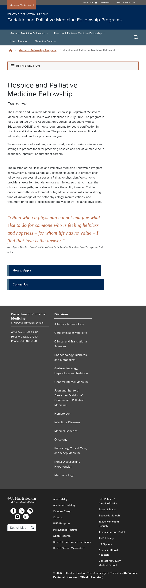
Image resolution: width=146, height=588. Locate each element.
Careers (58, 517)
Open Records (62, 535)
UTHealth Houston (124, 3)
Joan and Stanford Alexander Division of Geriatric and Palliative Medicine (69, 398)
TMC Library (106, 538)
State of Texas (107, 509)
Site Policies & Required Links (108, 501)
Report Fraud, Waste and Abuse (72, 542)
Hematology (62, 414)
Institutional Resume (65, 529)
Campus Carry (62, 511)
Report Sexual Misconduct (69, 548)
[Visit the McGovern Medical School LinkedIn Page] (26, 516)
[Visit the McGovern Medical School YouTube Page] (17, 516)
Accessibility (60, 499)
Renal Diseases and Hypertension (67, 464)
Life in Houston (19, 41)
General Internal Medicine (71, 382)
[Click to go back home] (10, 50)
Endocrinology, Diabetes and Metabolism (70, 357)
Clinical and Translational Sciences (70, 344)
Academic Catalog (64, 505)
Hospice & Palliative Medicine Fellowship (78, 33)
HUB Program (61, 523)
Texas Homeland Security (109, 523)
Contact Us (20, 284)
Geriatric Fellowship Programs (37, 50)
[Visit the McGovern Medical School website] (21, 5)
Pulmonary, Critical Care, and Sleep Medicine (70, 450)
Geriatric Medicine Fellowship (28, 33)
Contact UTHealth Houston (109, 552)
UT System (105, 544)
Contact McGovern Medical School (110, 562)
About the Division (45, 41)
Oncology (60, 439)
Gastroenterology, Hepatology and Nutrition (71, 371)
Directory (89, 3)
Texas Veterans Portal (112, 531)
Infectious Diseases (67, 422)
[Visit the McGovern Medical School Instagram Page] (30, 511)
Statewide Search (109, 515)
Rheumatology (64, 475)
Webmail (105, 3)
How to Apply (22, 270)
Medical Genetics (65, 431)
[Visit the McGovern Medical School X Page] (22, 511)
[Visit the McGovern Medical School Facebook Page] (13, 511)
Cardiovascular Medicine (70, 333)
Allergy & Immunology (69, 324)
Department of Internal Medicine (28, 316)
